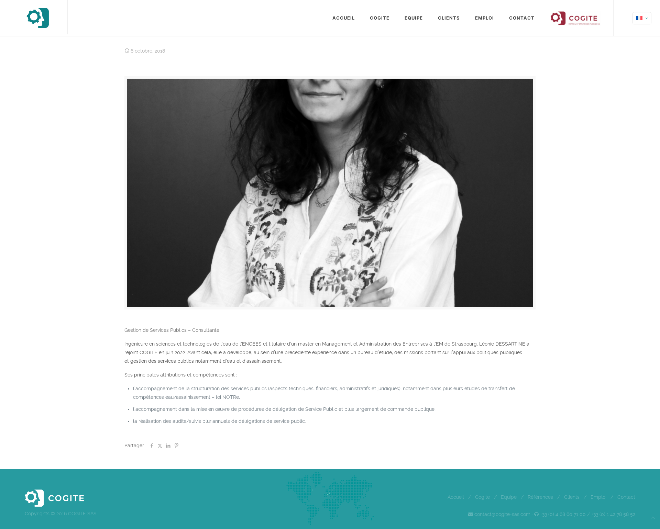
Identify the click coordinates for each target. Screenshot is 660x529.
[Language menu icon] (641, 18)
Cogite (482, 497)
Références (540, 497)
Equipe (509, 497)
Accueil (456, 497)
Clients (572, 497)
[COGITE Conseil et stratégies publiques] (37, 17)
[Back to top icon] (652, 518)
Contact (626, 497)
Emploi (598, 497)
